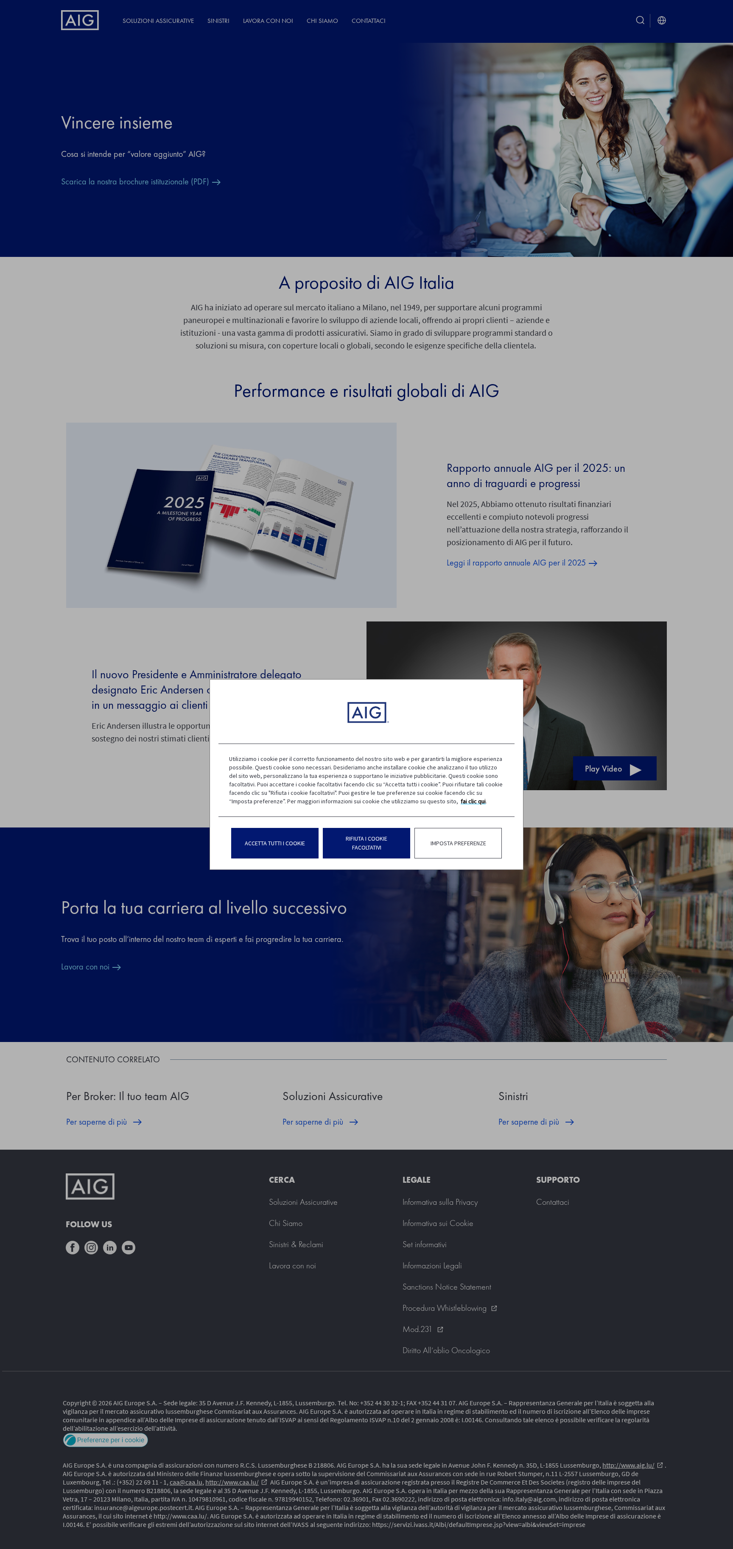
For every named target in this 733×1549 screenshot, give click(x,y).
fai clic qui (473, 801)
